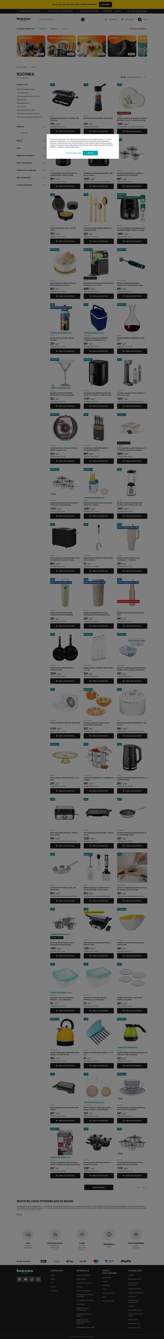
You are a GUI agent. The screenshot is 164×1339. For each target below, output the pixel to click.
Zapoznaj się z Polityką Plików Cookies (68, 147)
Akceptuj (90, 153)
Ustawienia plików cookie (74, 153)
